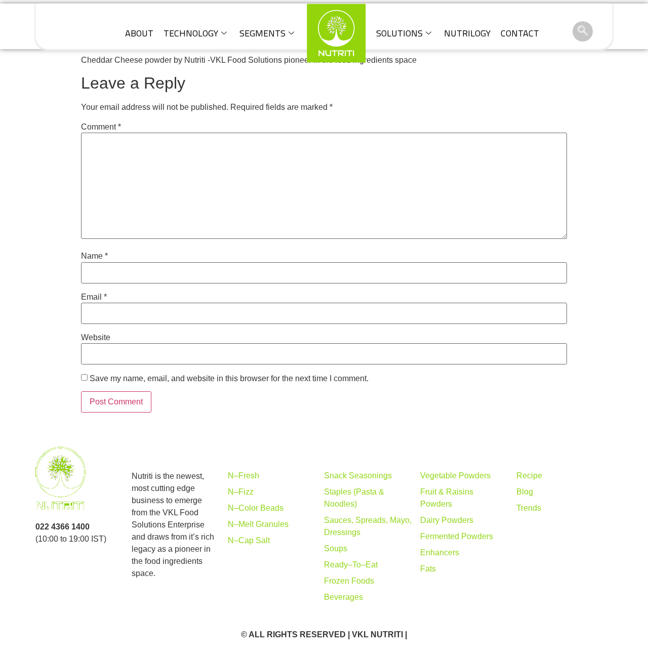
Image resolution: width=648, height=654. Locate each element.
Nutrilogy (467, 33)
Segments (262, 33)
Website (95, 338)
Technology (191, 33)
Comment (101, 127)
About (139, 33)
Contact (520, 33)
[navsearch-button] (583, 31)
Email (94, 297)
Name (94, 256)
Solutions (399, 33)
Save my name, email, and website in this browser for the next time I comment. (229, 379)
